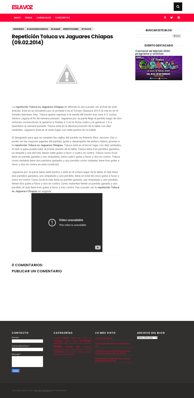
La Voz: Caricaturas (104, 338)
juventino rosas (82, 350)
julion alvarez (70, 350)
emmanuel (87, 343)
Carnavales (43, 17)
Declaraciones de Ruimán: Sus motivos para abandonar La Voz (112, 359)
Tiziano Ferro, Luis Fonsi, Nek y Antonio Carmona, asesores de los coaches (112, 352)
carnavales (58, 341)
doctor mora (68, 343)
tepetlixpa (70, 354)
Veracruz (57, 338)
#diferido (18, 29)
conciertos (85, 340)
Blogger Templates (42, 390)
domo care (78, 343)
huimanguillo (58, 350)
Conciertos (62, 17)
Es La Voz (22, 7)
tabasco (81, 352)
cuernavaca (58, 343)
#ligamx (55, 29)
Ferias (28, 17)
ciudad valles (71, 341)
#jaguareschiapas (37, 29)
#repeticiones (71, 29)
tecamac (88, 352)
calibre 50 (87, 338)
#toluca (86, 29)
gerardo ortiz (72, 347)
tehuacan (57, 354)
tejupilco (64, 354)
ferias (58, 346)
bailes (66, 337)
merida (67, 352)
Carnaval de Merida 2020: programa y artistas (152, 52)
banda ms (76, 338)
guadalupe (87, 347)
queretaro (73, 352)
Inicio (17, 17)
